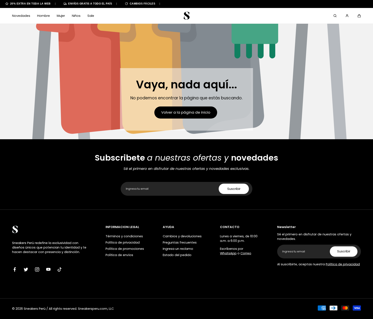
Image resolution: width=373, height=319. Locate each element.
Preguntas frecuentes (180, 242)
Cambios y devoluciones (182, 236)
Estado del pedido (177, 255)
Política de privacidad (123, 242)
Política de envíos (119, 255)
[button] (359, 15)
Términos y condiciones (124, 236)
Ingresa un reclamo (178, 249)
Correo (245, 253)
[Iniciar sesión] (347, 15)
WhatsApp (228, 253)
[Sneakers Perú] (186, 15)
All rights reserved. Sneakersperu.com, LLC (81, 308)
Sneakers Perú (35, 308)
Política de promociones (125, 249)
